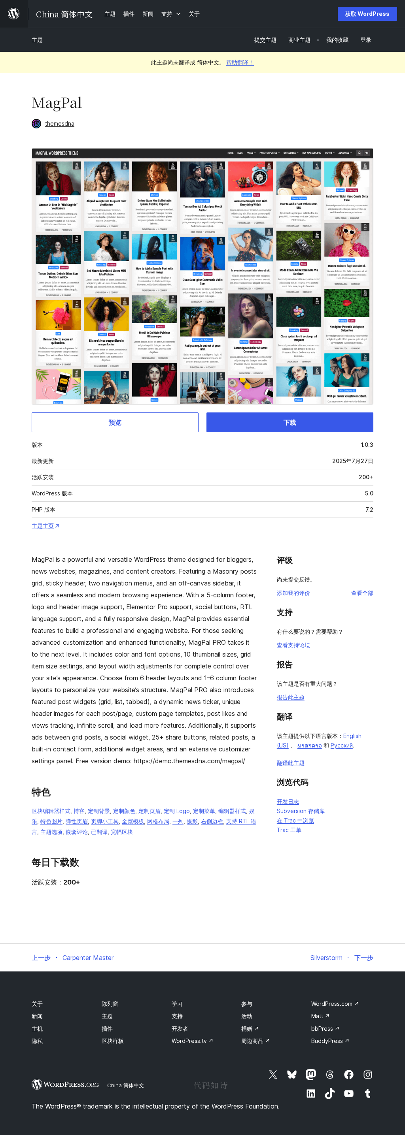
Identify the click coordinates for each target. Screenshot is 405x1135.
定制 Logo (177, 810)
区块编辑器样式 (51, 810)
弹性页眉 (77, 821)
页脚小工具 (105, 821)
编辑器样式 (232, 810)
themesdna (59, 123)
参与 (246, 1003)
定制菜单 (204, 810)
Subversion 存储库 (301, 810)
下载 (290, 422)
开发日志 (288, 801)
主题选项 (51, 831)
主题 (37, 39)
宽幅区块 (122, 831)
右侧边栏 (212, 821)
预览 (115, 422)
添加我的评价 (293, 592)
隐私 (37, 1040)
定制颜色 (124, 810)
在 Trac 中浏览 (295, 820)
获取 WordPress (367, 13)
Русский (342, 745)
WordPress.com (335, 1003)
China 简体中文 (125, 1085)
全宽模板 (133, 821)
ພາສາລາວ (309, 745)
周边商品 (255, 1040)
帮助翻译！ (240, 62)
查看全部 (362, 592)
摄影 (192, 821)
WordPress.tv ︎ (193, 1040)
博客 (79, 810)
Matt (320, 1016)
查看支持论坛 (293, 645)
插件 (107, 1028)
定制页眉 (149, 810)
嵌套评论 (77, 831)
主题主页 (43, 525)
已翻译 (99, 831)
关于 (37, 1003)
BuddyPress (330, 1040)
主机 (37, 1028)
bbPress (325, 1028)
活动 (246, 1016)
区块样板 (113, 1040)
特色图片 (51, 821)
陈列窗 (110, 1003)
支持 (177, 1016)
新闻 (37, 1016)
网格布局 (158, 821)
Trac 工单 (289, 829)
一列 (178, 821)
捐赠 (250, 1028)
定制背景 (99, 810)
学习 (177, 1003)
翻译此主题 (291, 762)
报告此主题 (291, 697)
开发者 (180, 1028)
